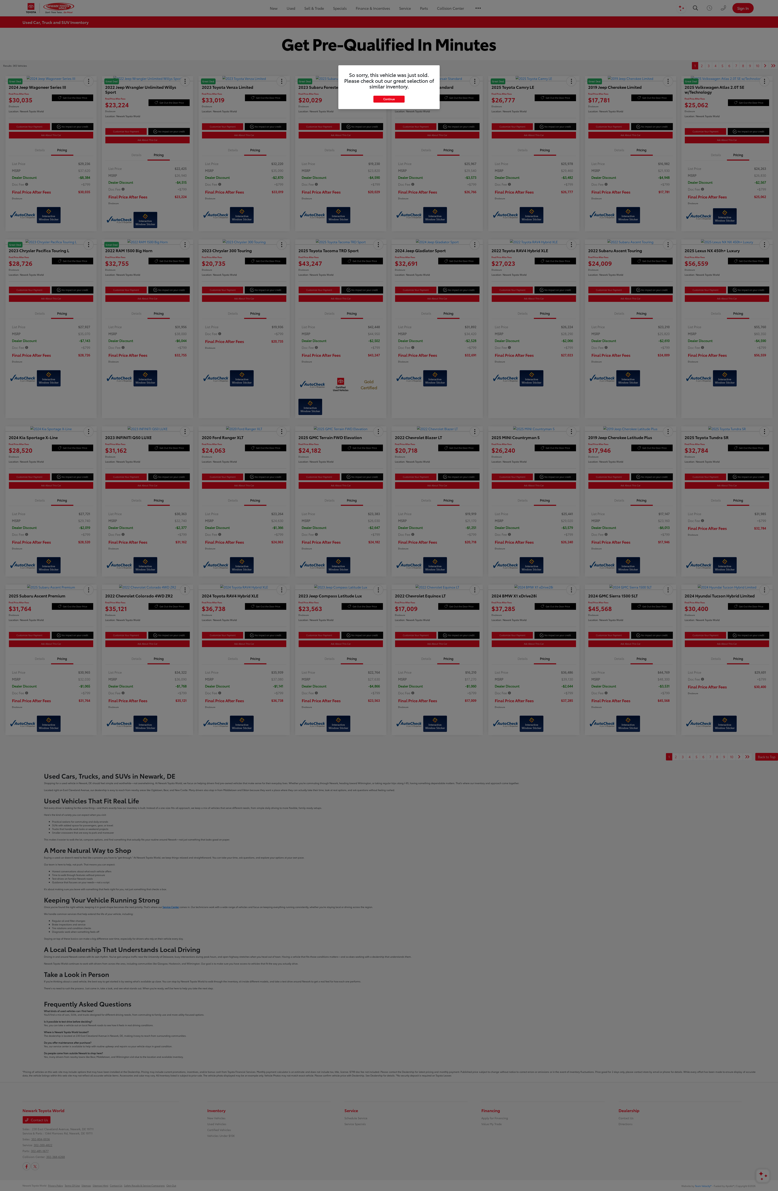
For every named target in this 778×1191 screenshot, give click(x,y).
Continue (389, 99)
